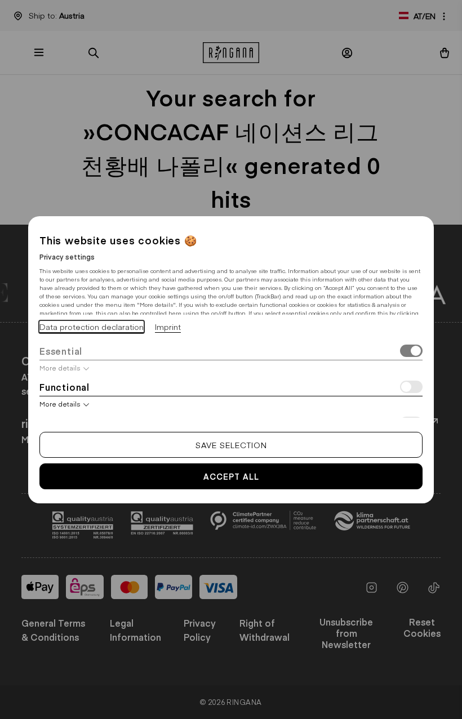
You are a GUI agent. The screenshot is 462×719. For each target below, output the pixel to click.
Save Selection (231, 444)
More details (60, 367)
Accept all (231, 476)
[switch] (411, 352)
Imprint (168, 326)
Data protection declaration (91, 326)
